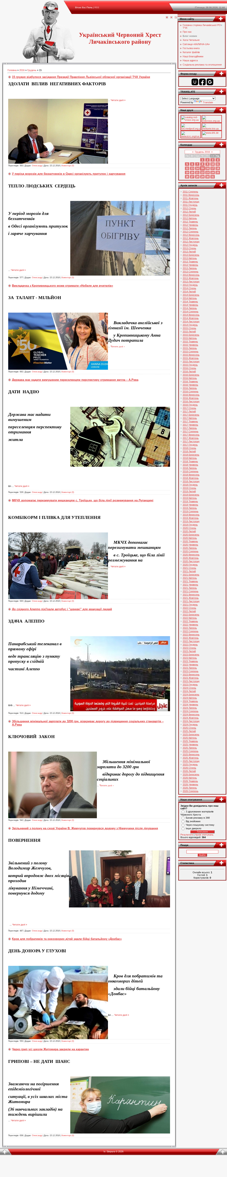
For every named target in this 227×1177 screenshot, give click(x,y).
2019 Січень (189, 488)
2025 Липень (190, 747)
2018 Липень (190, 468)
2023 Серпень (190, 671)
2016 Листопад (191, 401)
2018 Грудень (190, 484)
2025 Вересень (191, 754)
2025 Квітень (190, 737)
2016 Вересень (191, 394)
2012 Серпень (190, 231)
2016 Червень (190, 384)
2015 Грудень (190, 364)
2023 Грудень (190, 684)
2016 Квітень (190, 378)
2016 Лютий (189, 371)
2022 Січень (189, 608)
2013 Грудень (190, 285)
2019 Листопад (191, 521)
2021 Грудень (190, 604)
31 (212, 176)
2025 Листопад (191, 761)
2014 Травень (190, 301)
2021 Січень (189, 568)
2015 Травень (190, 341)
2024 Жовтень (191, 718)
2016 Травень (190, 381)
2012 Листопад (191, 241)
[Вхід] (176, 17)
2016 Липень (190, 388)
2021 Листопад (191, 601)
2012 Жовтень (191, 238)
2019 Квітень (190, 498)
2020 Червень (190, 544)
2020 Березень (191, 534)
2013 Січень (189, 248)
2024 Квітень (190, 698)
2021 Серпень (190, 591)
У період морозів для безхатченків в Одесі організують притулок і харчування (68, 173)
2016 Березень (191, 374)
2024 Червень (190, 704)
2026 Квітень (190, 777)
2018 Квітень (190, 458)
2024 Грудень (190, 724)
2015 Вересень (191, 354)
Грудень (31, 70)
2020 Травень (190, 541)
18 (217, 168)
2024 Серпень (190, 711)
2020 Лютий (189, 531)
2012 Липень (190, 228)
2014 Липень (190, 308)
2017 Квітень (190, 418)
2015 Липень (190, 348)
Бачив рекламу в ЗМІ (198, 817)
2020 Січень (189, 528)
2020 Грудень (190, 564)
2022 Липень (190, 628)
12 (187, 168)
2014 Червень (190, 305)
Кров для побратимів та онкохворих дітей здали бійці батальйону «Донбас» (67, 939)
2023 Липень (190, 668)
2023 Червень (190, 664)
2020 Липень (190, 548)
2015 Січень (189, 328)
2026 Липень (190, 787)
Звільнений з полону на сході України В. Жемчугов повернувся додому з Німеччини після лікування (85, 828)
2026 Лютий (189, 771)
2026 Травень (190, 781)
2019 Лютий (189, 491)
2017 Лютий (189, 411)
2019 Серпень (190, 511)
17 (212, 168)
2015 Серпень (190, 351)
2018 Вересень (191, 474)
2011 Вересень (191, 195)
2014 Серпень (190, 311)
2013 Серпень (190, 271)
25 (217, 172)
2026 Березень (191, 774)
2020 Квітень (190, 538)
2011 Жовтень (190, 198)
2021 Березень (191, 574)
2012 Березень (191, 215)
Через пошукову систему (200, 825)
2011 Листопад (191, 201)
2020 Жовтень (191, 558)
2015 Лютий (189, 331)
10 (212, 164)
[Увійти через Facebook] (202, 82)
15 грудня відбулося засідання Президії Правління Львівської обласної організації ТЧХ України (81, 77)
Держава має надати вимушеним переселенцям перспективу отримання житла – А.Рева (75, 379)
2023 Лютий (189, 651)
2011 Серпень (190, 191)
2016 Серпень (190, 391)
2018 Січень (189, 448)
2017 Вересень (191, 434)
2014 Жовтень (191, 318)
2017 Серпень (190, 431)
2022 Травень (190, 621)
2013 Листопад (191, 281)
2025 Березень (191, 734)
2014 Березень (191, 295)
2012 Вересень (191, 235)
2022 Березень (191, 614)
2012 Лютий (189, 211)
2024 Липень (190, 708)
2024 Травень (190, 701)
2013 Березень (191, 255)
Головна (12, 70)
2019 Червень (190, 504)
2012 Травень (190, 221)
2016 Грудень (190, 404)
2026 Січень (189, 767)
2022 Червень (190, 624)
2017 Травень (190, 421)
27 (192, 176)
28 (197, 176)
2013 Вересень (191, 275)
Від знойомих (193, 821)
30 (207, 176)
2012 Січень (189, 208)
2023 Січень (189, 648)
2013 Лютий (189, 251)
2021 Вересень (191, 594)
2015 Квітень (190, 338)
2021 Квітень (190, 578)
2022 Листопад (191, 641)
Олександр (37, 166)
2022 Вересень (191, 634)
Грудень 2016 (202, 152)
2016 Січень (189, 368)
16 (207, 168)
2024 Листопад (191, 721)
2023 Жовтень (191, 678)
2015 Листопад (191, 361)
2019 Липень (190, 508)
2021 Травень (190, 581)
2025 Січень (189, 727)
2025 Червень (190, 744)
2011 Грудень (190, 205)
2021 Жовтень (191, 598)
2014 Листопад (191, 321)
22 (202, 172)
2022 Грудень (190, 644)
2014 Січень (189, 288)
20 (192, 172)
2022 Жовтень (191, 638)
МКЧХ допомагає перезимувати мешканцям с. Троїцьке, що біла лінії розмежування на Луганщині (82, 500)
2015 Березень (191, 334)
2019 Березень (191, 494)
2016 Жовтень (191, 398)
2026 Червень (190, 784)
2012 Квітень (190, 218)
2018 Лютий (189, 451)
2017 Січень (189, 408)
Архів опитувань (204, 834)
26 (187, 176)
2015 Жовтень (191, 358)
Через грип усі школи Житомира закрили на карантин (50, 1049)
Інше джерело (193, 828)
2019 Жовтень (191, 518)
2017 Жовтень (191, 438)
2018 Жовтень (191, 478)
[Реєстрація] (171, 17)
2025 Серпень (190, 751)
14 (197, 168)
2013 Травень (190, 261)
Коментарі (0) (68, 166)
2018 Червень (190, 464)
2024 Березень (191, 694)
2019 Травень (190, 501)
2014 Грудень (190, 325)
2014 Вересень (191, 315)
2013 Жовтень (191, 278)
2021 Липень (190, 588)
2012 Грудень (190, 245)
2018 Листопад (191, 481)
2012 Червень (190, 225)
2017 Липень (190, 428)
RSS (96, 7)
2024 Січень (189, 688)
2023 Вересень (191, 674)
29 (202, 176)
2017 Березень (191, 414)
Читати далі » (118, 100)
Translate (208, 102)
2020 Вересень (191, 554)
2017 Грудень (190, 444)
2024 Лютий (189, 691)
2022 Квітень (190, 618)
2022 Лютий (189, 611)
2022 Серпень (190, 631)
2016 (22, 70)
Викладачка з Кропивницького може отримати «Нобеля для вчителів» (62, 285)
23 (207, 172)
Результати (186, 834)
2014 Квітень (190, 298)
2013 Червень (190, 265)
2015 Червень (190, 344)
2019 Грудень (190, 524)
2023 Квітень (190, 658)
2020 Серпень (190, 551)
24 (212, 172)
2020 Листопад (191, 561)
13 (192, 168)
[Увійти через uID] (195, 82)
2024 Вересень (191, 714)
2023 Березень (191, 654)
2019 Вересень (191, 514)
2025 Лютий (189, 731)
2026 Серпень (190, 791)
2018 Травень (190, 461)
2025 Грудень (190, 764)
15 (202, 168)
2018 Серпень (190, 471)
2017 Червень (190, 424)
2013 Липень (190, 268)
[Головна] (167, 17)
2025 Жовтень (191, 757)
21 (197, 172)
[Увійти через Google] (210, 82)
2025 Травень (190, 741)
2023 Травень (190, 661)
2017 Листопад (191, 441)
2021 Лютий (189, 571)
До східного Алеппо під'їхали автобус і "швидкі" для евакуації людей (62, 609)
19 (187, 172)
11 (217, 164)
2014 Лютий (189, 291)
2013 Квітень (190, 258)
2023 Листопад (191, 681)
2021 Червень (190, 584)
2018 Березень (191, 454)
